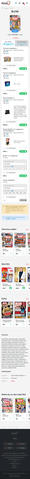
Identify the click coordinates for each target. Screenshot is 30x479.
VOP (9, 448)
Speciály (6, 264)
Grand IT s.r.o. (17, 476)
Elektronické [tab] (22, 43)
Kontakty (22, 448)
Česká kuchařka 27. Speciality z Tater (7, 321)
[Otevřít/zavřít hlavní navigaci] (26, 3)
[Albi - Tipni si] (7, 83)
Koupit (22, 68)
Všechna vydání (9, 229)
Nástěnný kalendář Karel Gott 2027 (20, 285)
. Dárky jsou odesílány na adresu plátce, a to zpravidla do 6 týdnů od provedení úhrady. (16, 209)
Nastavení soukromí (15, 463)
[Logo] (7, 3)
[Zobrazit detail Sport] (23, 418)
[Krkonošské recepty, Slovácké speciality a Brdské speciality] (7, 59)
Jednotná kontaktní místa (14, 459)
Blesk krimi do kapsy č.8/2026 (20, 321)
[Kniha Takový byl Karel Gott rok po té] (7, 141)
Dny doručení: (7, 166)
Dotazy (10, 444)
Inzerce (14, 465)
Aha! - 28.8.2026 (5, 415)
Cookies (14, 461)
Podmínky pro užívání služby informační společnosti (14, 455)
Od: (4, 65)
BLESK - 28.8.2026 (5, 250)
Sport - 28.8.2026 (18, 415)
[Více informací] (12, 166)
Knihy (4, 298)
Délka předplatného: (9, 161)
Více (27, 229)
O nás (21, 444)
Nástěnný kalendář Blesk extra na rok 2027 (7, 285)
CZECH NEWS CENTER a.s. (19, 473)
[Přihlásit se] (19, 3)
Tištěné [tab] (9, 43)
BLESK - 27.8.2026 (18, 250)
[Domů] (2, 8)
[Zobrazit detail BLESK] (10, 253)
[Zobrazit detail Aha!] (10, 418)
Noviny (6, 8)
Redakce (14, 467)
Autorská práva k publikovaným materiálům (14, 453)
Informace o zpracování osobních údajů (14, 457)
